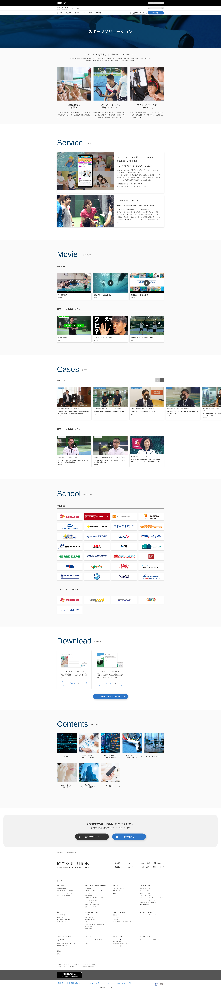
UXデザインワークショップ (63, 895)
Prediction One (116, 939)
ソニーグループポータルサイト (156, 3)
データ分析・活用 (145, 885)
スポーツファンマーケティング (92, 904)
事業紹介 (98, 13)
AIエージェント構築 (117, 946)
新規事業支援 (60, 885)
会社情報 (60, 983)
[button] (162, 380)
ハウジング (115, 919)
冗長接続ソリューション (118, 915)
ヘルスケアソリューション (64, 936)
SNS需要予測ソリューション (147, 902)
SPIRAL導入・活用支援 (118, 891)
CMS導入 (87, 915)
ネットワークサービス (119, 912)
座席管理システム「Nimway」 (147, 915)
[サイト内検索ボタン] (162, 8)
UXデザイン (87, 893)
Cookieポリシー (108, 983)
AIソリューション (117, 936)
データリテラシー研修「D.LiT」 (147, 900)
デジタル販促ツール (61, 921)
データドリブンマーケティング (120, 943)
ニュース (130, 867)
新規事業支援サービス (62, 888)
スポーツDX (88, 936)
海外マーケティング (89, 907)
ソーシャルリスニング (145, 895)
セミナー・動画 (87, 13)
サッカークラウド (89, 917)
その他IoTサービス (61, 945)
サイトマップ (144, 867)
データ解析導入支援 (145, 888)
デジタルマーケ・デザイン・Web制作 (95, 885)
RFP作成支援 (88, 888)
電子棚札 (59, 954)
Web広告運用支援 (61, 915)
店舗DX (59, 951)
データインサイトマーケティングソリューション (151, 897)
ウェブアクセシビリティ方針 (123, 983)
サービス (59, 13)
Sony (61, 3)
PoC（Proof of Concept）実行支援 (65, 891)
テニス (86, 943)
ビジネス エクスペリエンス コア (120, 888)
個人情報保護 (75, 983)
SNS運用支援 (60, 917)
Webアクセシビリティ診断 (91, 900)
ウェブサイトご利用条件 (95, 983)
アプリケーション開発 (90, 919)
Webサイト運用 (88, 895)
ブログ (77, 13)
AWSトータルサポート (90, 928)
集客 (58, 912)
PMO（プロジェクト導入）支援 (64, 893)
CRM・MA (115, 885)
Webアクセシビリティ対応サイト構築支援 (95, 897)
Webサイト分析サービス (146, 891)
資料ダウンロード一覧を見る (110, 696)
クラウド (87, 921)
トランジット (116, 917)
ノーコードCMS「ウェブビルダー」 (93, 902)
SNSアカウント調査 (145, 893)
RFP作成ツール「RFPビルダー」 (92, 891)
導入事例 (68, 13)
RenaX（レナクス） (117, 941)
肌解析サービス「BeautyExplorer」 (65, 943)
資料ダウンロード (138, 13)
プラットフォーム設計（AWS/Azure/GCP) (94, 924)
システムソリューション (91, 912)
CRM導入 (115, 893)
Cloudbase (87, 931)
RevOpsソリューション (145, 904)
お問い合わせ (156, 13)
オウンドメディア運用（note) (64, 919)
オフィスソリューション (147, 912)
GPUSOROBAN (88, 926)
